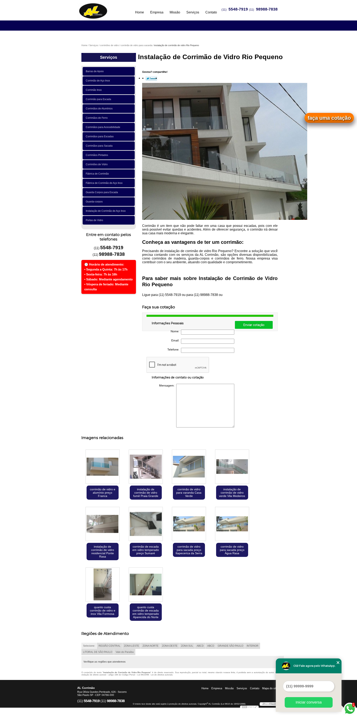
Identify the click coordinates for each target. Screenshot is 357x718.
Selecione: (89, 645)
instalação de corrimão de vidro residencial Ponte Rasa (102, 551)
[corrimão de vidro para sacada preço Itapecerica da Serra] (189, 524)
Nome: (176, 331)
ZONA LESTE (131, 645)
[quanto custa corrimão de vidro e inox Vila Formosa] (103, 584)
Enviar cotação (253, 325)
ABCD (200, 645)
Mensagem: (167, 385)
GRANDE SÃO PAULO (230, 645)
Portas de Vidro (94, 220)
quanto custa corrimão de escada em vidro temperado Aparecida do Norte (145, 612)
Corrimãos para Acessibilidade (103, 127)
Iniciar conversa (309, 702)
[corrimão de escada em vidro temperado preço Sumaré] (146, 524)
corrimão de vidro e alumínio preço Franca (102, 493)
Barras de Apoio (95, 71)
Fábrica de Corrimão (97, 173)
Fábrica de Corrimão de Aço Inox (104, 183)
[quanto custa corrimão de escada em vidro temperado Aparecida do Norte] (146, 584)
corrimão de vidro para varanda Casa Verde (188, 493)
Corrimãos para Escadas (100, 136)
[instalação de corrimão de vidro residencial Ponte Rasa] (103, 524)
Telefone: (174, 349)
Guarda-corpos (94, 201)
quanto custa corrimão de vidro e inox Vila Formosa (102, 610)
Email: (176, 340)
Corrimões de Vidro (97, 164)
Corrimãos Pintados (97, 155)
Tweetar (151, 78)
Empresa (156, 12)
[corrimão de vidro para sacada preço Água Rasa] (232, 524)
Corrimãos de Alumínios (99, 108)
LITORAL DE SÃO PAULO (97, 652)
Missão (175, 12)
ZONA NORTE (150, 645)
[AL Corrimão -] (101, 8)
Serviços (192, 12)
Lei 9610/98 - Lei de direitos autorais (155, 675)
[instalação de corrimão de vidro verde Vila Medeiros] (232, 467)
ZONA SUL (187, 645)
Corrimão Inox (94, 90)
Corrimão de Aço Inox (98, 80)
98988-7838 (267, 9)
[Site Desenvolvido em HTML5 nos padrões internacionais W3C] (249, 707)
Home (139, 12)
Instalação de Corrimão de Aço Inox (106, 210)
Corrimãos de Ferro (97, 117)
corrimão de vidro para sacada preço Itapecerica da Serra (189, 550)
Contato (211, 12)
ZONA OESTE (169, 645)
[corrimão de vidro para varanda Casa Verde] (189, 467)
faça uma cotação (329, 118)
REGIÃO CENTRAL (109, 645)
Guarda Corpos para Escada (102, 192)
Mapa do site (270, 688)
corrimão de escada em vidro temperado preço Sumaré (145, 550)
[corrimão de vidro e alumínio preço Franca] (103, 467)
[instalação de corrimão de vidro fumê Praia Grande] (146, 467)
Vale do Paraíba (125, 652)
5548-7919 (238, 9)
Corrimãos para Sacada (99, 145)
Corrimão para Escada (98, 99)
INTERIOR (252, 645)
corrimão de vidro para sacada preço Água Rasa (232, 550)
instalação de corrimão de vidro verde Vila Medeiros (232, 493)
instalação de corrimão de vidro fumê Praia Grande (145, 493)
